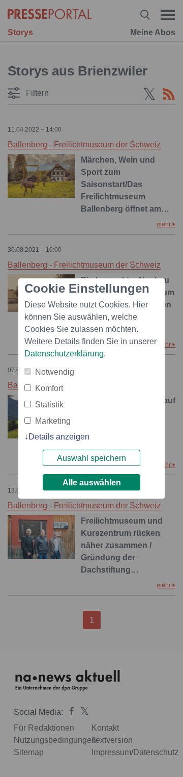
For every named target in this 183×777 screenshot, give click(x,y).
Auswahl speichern (91, 458)
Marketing (53, 421)
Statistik (49, 404)
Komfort (49, 388)
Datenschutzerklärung (64, 353)
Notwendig (54, 372)
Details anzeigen (58, 436)
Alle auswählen (92, 482)
